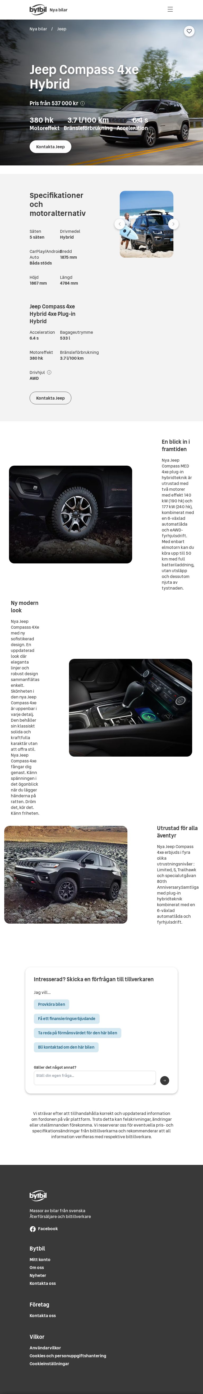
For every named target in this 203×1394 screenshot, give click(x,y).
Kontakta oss (43, 1283)
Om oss (37, 1268)
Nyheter (38, 1275)
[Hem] (38, 9)
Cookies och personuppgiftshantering (68, 1356)
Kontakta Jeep (50, 146)
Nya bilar (38, 29)
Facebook (48, 1228)
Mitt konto (40, 1260)
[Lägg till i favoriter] (189, 31)
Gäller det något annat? (55, 1067)
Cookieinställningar (49, 1364)
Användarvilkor (45, 1348)
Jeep (61, 29)
